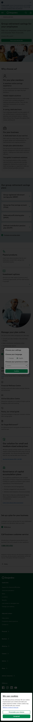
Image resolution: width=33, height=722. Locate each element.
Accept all (16, 716)
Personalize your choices (16, 712)
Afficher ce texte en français (10, 707)
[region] (16, 707)
